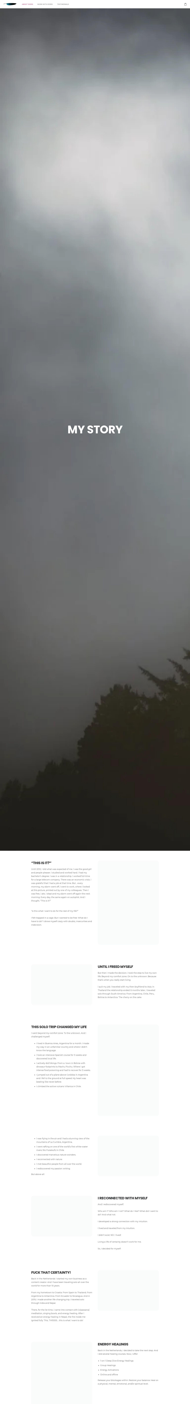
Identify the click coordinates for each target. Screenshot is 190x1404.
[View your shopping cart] (185, 4)
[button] (61, 907)
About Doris (27, 4)
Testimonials (63, 4)
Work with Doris (45, 4)
